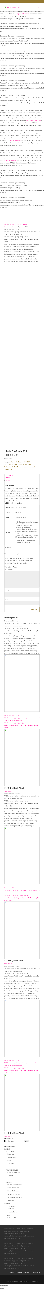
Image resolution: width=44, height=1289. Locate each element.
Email (7, 599)
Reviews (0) (9, 480)
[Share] (3, 1285)
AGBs (12, 1272)
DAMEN (11, 224)
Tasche (12, 469)
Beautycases (10, 1154)
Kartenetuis (10, 1175)
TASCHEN (19, 224)
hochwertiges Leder (10, 467)
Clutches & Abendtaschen (14, 1184)
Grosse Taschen (11, 1217)
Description (9, 475)
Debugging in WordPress (22, 14)
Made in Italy (20, 467)
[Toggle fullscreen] (5, 1285)
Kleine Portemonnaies (13, 1179)
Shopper (6, 469)
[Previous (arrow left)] (1, 1288)
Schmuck (10, 1167)
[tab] (22, 475)
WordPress (35, 1281)
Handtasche (28, 464)
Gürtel (9, 1160)
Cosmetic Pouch (12, 1157)
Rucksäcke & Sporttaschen (15, 1197)
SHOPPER (27, 462)
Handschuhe (10, 1163)
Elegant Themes (18, 1281)
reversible (33, 467)
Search (26, 1141)
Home (6, 224)
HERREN (7, 1204)
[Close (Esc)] (1, 1285)
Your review (9, 569)
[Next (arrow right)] (3, 1288)
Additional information (12, 478)
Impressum (36, 1272)
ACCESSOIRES (11, 1151)
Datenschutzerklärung (23, 1272)
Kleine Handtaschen (13, 1191)
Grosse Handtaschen (17, 462)
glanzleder (21, 464)
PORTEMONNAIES (12, 1170)
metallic (27, 467)
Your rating (8, 567)
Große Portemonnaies (13, 1172)
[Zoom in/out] (7, 1285)
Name (7, 591)
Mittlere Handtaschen (13, 1194)
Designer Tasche (12, 464)
